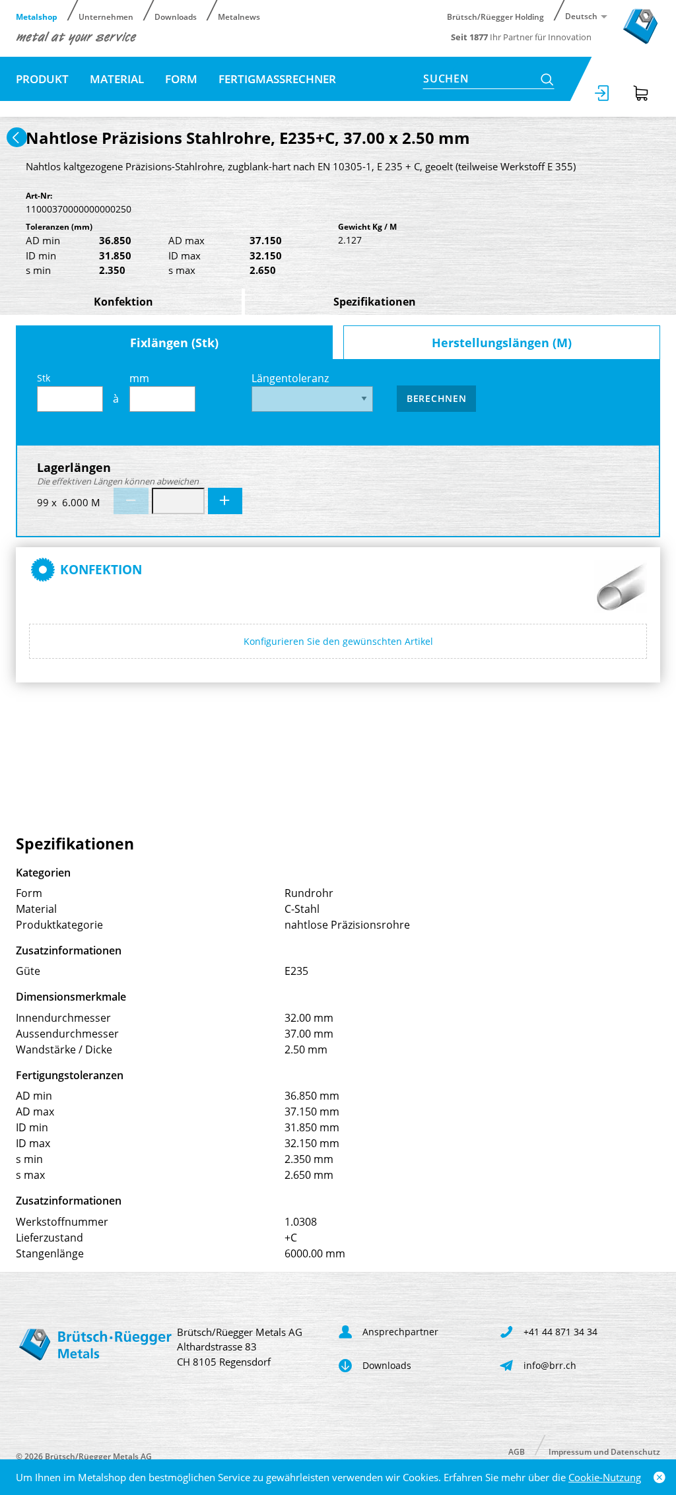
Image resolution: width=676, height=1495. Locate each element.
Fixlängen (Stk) (174, 342)
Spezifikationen (374, 301)
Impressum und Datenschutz (604, 1451)
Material (117, 78)
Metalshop (36, 16)
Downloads (175, 16)
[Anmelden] (603, 93)
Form (181, 78)
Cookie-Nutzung (604, 1477)
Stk (43, 378)
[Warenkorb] (641, 93)
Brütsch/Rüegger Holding (495, 16)
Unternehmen (106, 16)
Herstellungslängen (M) (502, 342)
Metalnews (239, 16)
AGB (516, 1451)
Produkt (42, 78)
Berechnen (436, 398)
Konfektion (123, 301)
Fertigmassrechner (277, 78)
